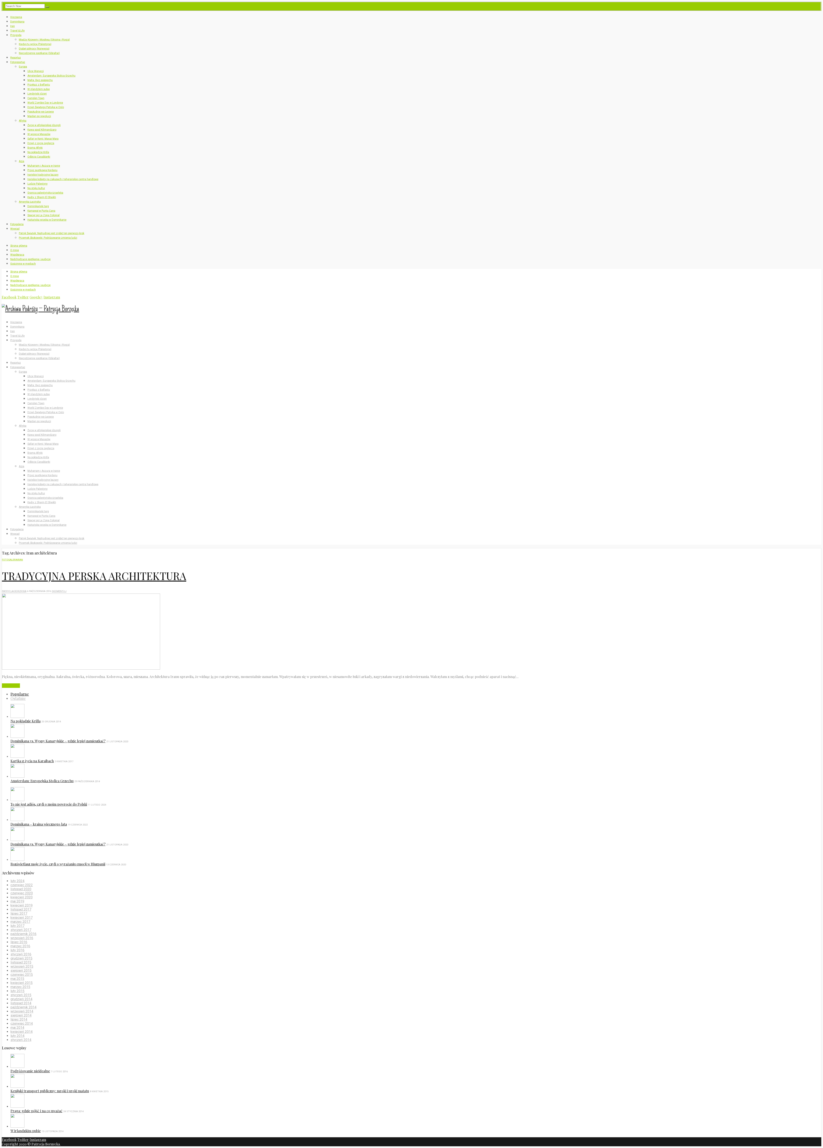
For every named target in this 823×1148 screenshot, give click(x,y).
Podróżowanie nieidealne (30, 1071)
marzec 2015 (20, 987)
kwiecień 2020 (22, 897)
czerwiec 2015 (22, 975)
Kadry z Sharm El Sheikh (41, 197)
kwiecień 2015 (22, 983)
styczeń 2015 (21, 995)
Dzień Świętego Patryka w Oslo (45, 107)
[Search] (47, 7)
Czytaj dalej (11, 685)
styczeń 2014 (21, 1040)
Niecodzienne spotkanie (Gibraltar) (39, 53)
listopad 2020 (21, 889)
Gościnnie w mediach (23, 263)
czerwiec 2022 (22, 885)
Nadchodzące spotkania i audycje (30, 259)
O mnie (14, 250)
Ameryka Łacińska (30, 201)
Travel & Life (17, 30)
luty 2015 (17, 991)
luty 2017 (17, 926)
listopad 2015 (21, 962)
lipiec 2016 (19, 942)
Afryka (22, 120)
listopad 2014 (21, 1003)
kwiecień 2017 (22, 918)
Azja (21, 161)
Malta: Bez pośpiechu (40, 80)
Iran (12, 26)
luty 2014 (17, 1036)
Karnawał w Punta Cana (41, 210)
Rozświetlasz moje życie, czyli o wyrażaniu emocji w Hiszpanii (58, 864)
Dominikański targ (38, 206)
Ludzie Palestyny (37, 183)
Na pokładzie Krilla (38, 152)
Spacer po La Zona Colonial (43, 215)
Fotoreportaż (17, 62)
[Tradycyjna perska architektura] (81, 668)
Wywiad (15, 228)
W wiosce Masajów (38, 134)
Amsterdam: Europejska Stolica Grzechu (51, 75)
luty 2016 (17, 950)
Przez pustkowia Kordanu (42, 170)
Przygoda (15, 35)
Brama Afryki (35, 147)
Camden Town (35, 98)
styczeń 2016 (21, 954)
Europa (23, 66)
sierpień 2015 (21, 971)
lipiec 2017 (19, 913)
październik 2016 (23, 934)
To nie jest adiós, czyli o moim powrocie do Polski (49, 804)
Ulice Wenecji (35, 71)
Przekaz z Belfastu (38, 84)
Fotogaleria (17, 224)
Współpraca (17, 254)
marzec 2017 (20, 922)
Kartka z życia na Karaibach (32, 761)
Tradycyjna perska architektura (94, 576)
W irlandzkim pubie (38, 89)
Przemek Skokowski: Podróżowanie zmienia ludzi (48, 237)
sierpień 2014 (21, 1015)
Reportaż (15, 57)
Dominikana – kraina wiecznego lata (39, 824)
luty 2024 (17, 881)
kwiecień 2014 (22, 1032)
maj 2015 (17, 979)
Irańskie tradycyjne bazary (43, 174)
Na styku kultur (36, 188)
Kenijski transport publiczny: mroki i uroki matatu (50, 1091)
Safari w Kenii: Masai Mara (43, 138)
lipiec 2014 (19, 1019)
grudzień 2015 (21, 958)
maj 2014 (17, 1028)
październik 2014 (23, 1007)
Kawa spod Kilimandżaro (41, 129)
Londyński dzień (37, 93)
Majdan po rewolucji (39, 116)
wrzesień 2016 (22, 938)
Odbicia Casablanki (38, 156)
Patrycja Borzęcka (14, 591)
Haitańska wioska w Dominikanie (46, 219)
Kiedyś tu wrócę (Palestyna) (35, 44)
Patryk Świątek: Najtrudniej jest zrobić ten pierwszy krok (51, 233)
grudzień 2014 (21, 999)
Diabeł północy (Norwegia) (34, 48)
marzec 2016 (20, 946)
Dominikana (17, 21)
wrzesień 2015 (22, 966)
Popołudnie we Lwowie (40, 111)
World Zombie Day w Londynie (45, 102)
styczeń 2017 (21, 930)
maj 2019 (17, 901)
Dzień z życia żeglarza (40, 143)
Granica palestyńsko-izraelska (45, 192)
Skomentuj (59, 591)
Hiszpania (16, 17)
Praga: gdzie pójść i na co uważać (36, 1111)
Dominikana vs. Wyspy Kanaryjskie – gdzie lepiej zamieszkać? (58, 741)
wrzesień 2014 (22, 1011)
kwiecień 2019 (22, 905)
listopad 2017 (21, 909)
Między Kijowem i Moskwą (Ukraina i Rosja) (44, 39)
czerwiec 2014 (22, 1023)
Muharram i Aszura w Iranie (43, 165)
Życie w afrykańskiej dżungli (44, 125)
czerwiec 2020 (22, 893)
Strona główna (18, 245)
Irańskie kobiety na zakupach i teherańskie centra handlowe (62, 179)
